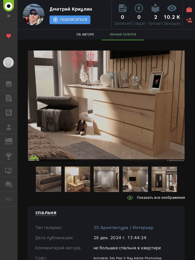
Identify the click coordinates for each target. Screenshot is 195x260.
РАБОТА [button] (9, 127)
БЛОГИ (9, 112)
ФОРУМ (9, 184)
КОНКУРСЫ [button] (9, 156)
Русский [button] (12, 199)
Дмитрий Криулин (71, 9)
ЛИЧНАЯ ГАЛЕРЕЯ (122, 34)
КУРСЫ (9, 170)
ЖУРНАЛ (12, 140)
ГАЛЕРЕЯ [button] (9, 83)
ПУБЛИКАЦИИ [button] (9, 98)
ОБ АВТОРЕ (85, 34)
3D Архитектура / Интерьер (123, 227)
